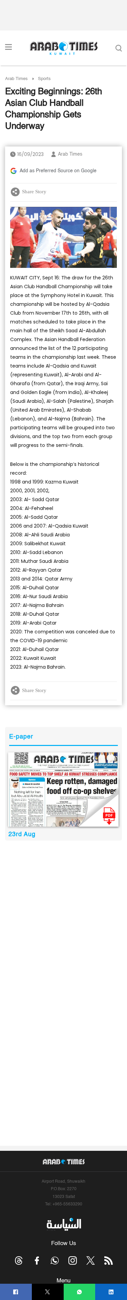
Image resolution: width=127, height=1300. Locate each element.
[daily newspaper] (63, 789)
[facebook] (15, 1292)
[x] (90, 1260)
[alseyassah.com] (63, 1224)
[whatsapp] (79, 1292)
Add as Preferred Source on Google (58, 171)
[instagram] (72, 1260)
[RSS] (108, 1260)
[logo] (63, 48)
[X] (47, 1292)
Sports (44, 79)
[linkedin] (111, 1292)
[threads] (19, 1260)
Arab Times (16, 79)
